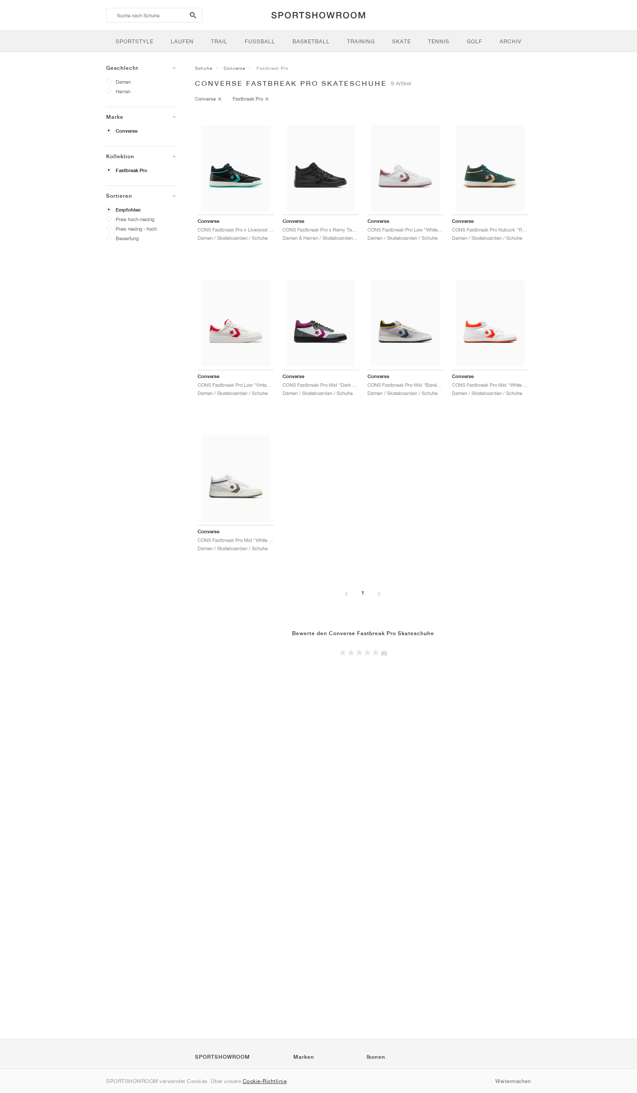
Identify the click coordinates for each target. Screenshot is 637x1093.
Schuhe (203, 68)
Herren (123, 91)
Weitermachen (513, 1081)
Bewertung (127, 238)
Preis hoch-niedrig (135, 219)
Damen (123, 82)
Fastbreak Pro (131, 170)
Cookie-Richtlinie (265, 1081)
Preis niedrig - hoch (136, 229)
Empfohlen (128, 210)
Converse (126, 131)
